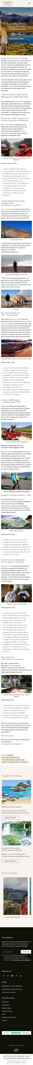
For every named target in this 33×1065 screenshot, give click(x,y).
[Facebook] (3, 975)
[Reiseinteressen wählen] (16, 975)
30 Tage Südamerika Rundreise (8, 759)
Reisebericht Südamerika (14, 762)
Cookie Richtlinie (7, 1011)
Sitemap (4, 1020)
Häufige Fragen (6, 1008)
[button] (28, 782)
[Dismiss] (31, 1055)
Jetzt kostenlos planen (9, 992)
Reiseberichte (10, 755)
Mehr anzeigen (10, 817)
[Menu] (29, 3)
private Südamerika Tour (13, 58)
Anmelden (26, 951)
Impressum (5, 1002)
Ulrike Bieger (19, 101)
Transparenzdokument (9, 1017)
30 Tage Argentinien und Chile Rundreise (10, 757)
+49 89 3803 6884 (16, 986)
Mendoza (11, 665)
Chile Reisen (4, 762)
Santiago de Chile (6, 566)
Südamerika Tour (24, 762)
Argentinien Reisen (20, 759)
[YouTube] (12, 975)
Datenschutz (6, 1005)
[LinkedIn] (20, 975)
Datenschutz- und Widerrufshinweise (22, 960)
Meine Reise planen (7, 736)
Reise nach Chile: (16, 319)
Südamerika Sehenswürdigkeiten (11, 744)
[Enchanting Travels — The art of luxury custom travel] (7, 3)
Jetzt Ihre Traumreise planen (16, 1062)
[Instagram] (8, 975)
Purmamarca (5, 209)
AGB (3, 1014)
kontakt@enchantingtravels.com (12, 989)
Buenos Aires (5, 125)
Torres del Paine (9, 452)
